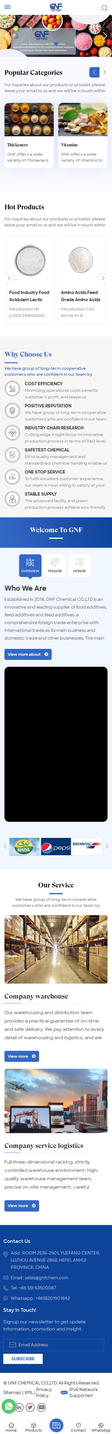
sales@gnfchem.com (46, 1277)
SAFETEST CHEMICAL (47, 450)
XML (28, 1392)
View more (18, 1056)
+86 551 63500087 (37, 1288)
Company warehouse (36, 996)
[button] (49, 44)
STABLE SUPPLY (41, 494)
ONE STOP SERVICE (45, 472)
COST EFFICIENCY (43, 383)
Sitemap (12, 1392)
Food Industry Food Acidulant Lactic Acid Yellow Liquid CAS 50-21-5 (29, 296)
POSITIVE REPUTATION (48, 406)
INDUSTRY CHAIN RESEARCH (54, 428)
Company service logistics (43, 1146)
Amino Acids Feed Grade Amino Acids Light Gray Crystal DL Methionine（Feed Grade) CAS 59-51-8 (81, 296)
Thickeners (17, 145)
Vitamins (69, 145)
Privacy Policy (44, 1392)
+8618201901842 (53, 1298)
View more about (24, 654)
